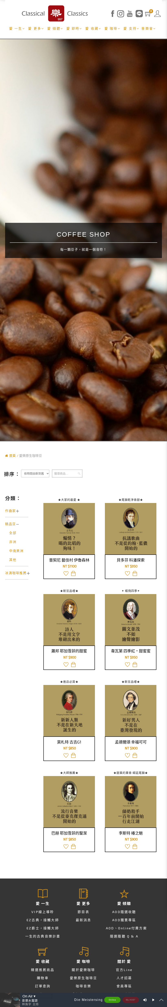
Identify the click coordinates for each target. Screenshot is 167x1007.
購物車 (43, 978)
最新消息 (83, 920)
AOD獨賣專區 (124, 920)
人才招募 (124, 978)
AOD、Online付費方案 (126, 928)
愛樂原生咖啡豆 (83, 978)
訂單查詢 (43, 986)
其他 (12, 560)
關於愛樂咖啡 (83, 970)
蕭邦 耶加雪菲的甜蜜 (69, 651)
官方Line (124, 970)
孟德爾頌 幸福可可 (131, 742)
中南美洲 (16, 551)
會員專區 (124, 986)
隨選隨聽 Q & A (124, 936)
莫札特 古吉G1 (69, 742)
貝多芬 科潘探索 (131, 560)
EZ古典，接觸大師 (42, 920)
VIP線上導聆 (42, 912)
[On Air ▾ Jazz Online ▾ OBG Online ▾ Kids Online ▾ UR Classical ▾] (37, 996)
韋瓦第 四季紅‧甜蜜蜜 (131, 651)
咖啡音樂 (83, 986)
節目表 (83, 912)
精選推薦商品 (42, 970)
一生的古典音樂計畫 (42, 936)
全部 (12, 533)
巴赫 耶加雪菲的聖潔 (69, 833)
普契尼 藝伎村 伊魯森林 (69, 560)
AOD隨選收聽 (124, 912)
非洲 (12, 542)
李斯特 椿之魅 (131, 833)
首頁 (12, 455)
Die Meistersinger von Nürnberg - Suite (101, 1000)
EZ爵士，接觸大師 (42, 928)
